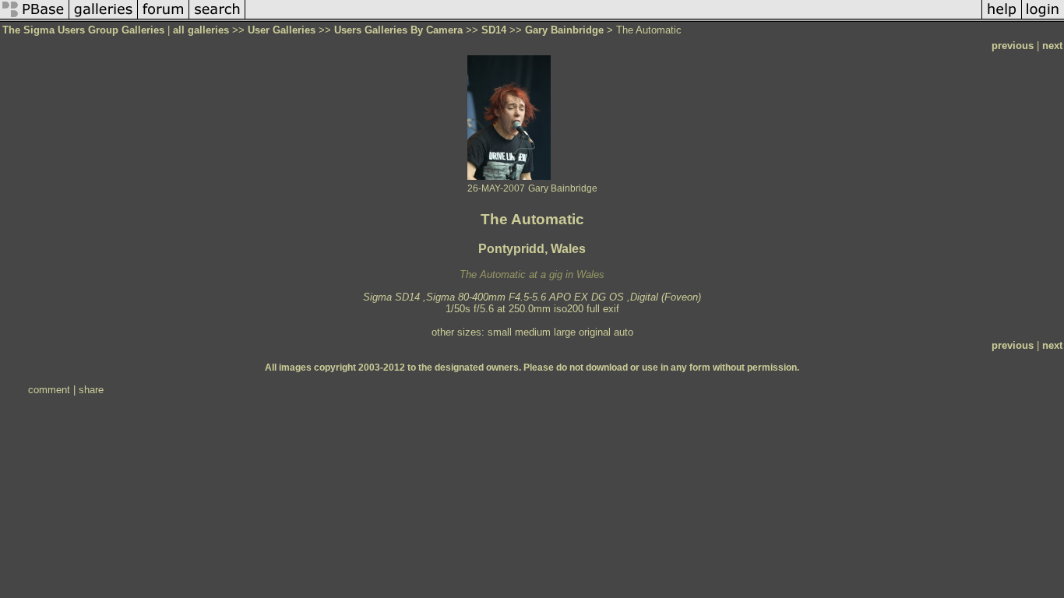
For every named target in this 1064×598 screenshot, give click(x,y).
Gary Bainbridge (564, 30)
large (565, 332)
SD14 (493, 30)
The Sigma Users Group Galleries (83, 30)
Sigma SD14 (391, 297)
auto (623, 332)
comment (49, 390)
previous (1013, 45)
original (595, 332)
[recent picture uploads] (103, 18)
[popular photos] (613, 18)
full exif (603, 309)
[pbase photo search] (217, 18)
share (91, 390)
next (1052, 45)
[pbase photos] (34, 18)
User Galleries (281, 30)
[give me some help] (1001, 18)
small (500, 332)
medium (533, 332)
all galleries (201, 30)
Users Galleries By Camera (398, 30)
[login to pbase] (1043, 18)
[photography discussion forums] (163, 18)
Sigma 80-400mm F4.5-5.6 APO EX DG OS (525, 297)
